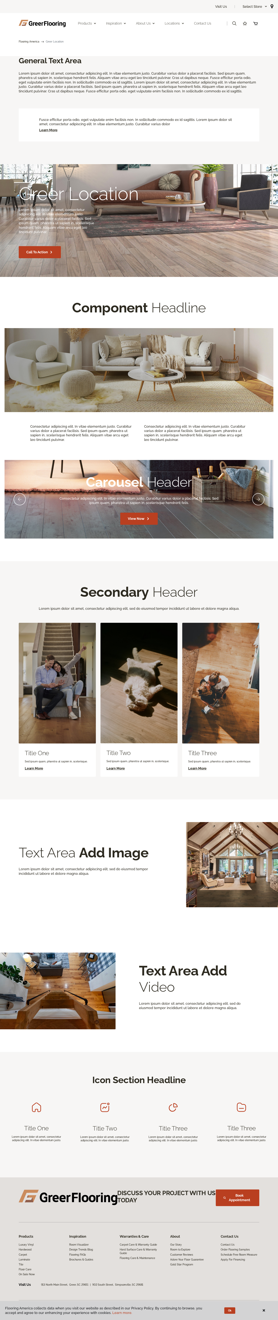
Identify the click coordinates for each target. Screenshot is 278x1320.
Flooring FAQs (77, 1254)
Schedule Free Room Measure (239, 1254)
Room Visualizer (79, 1244)
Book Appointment (239, 1197)
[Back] (20, 499)
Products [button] (85, 23)
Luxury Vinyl (26, 1244)
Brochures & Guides (81, 1259)
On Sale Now (27, 1274)
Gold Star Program (181, 1264)
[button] (255, 6)
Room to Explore (180, 1249)
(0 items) (255, 23)
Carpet (23, 1254)
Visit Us (221, 7)
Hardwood (25, 1249)
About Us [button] (143, 23)
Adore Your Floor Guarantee (186, 1259)
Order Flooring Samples (235, 1249)
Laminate (24, 1259)
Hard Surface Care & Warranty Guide (138, 1251)
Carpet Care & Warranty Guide (138, 1244)
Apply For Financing (233, 1259)
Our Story (176, 1244)
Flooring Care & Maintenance (137, 1258)
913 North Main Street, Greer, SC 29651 (65, 1284)
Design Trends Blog (81, 1249)
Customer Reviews (181, 1254)
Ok (230, 1310)
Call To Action (37, 252)
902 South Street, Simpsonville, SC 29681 (117, 1284)
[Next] (258, 499)
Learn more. (122, 1313)
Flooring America (29, 41)
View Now (136, 519)
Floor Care (25, 1269)
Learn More (48, 130)
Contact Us (202, 23)
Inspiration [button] (114, 23)
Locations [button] (172, 23)
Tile (21, 1264)
